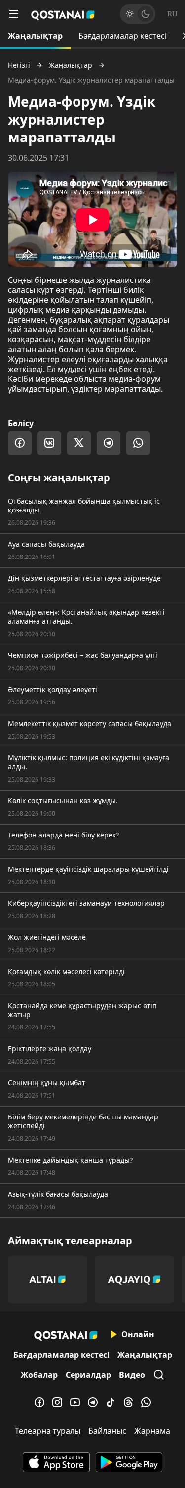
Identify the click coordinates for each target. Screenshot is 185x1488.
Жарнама (152, 1430)
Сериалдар (88, 1374)
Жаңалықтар (35, 35)
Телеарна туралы (47, 1430)
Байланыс (107, 1430)
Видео (132, 1374)
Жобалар (39, 1374)
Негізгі (19, 65)
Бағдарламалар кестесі (122, 35)
